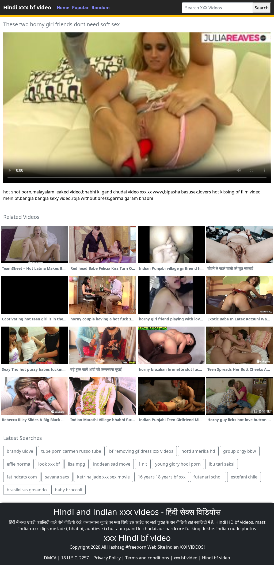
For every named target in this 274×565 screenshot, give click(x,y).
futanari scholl (208, 477)
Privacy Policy (107, 558)
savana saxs (57, 477)
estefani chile (244, 477)
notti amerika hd (198, 451)
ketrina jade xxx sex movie (103, 477)
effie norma (18, 464)
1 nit (142, 464)
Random (101, 7)
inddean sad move (111, 464)
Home (63, 7)
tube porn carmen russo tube (71, 451)
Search (262, 8)
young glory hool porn (178, 464)
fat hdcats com (22, 477)
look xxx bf (49, 464)
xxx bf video (185, 558)
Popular (80, 7)
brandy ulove (20, 451)
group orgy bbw (239, 451)
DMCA (50, 558)
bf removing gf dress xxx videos (141, 451)
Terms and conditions (147, 558)
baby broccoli (68, 490)
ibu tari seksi (221, 464)
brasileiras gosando (27, 490)
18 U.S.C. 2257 (75, 558)
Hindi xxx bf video (27, 7)
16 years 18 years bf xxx (161, 477)
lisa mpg (76, 464)
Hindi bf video (216, 558)
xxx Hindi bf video (137, 537)
